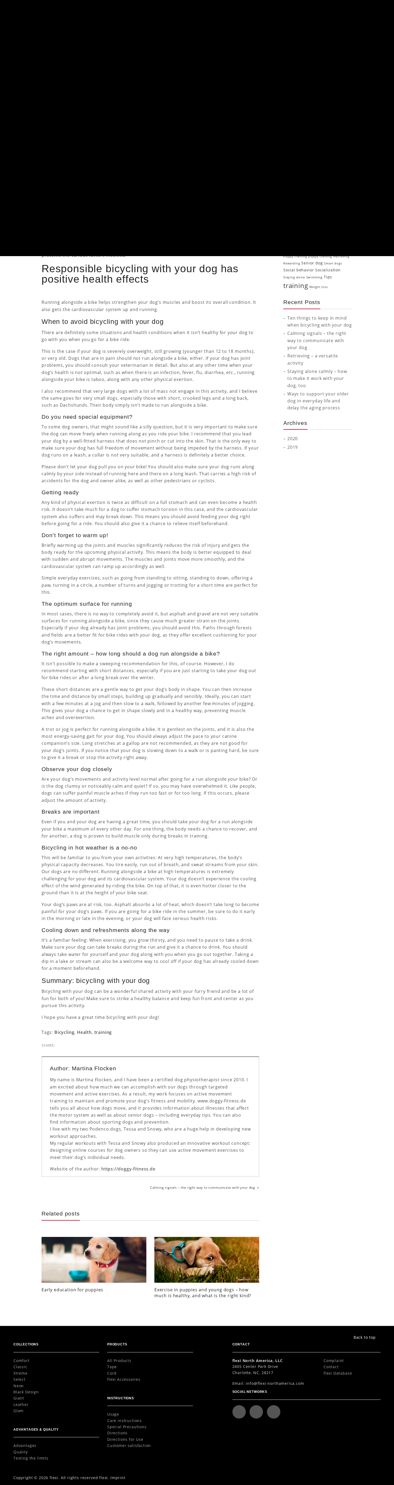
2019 (292, 447)
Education (298, 81)
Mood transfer (294, 234)
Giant (18, 1398)
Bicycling (64, 1032)
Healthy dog (340, 210)
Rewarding (291, 263)
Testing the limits (31, 1458)
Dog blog (58, 39)
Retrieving (341, 256)
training (103, 1032)
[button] (369, 9)
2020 (292, 438)
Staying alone (294, 277)
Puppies (312, 249)
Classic (20, 1366)
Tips (328, 276)
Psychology (299, 123)
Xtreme (20, 1373)
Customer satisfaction (129, 1445)
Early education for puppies (72, 1289)
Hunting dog (295, 218)
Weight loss (318, 287)
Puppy (294, 132)
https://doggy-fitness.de (128, 1169)
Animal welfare (308, 180)
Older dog (293, 241)
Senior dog (312, 262)
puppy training (320, 256)
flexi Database (338, 1373)
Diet (291, 73)
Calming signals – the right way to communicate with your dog (202, 1187)
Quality (20, 1451)
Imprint (117, 1477)
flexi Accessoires (123, 1379)
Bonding (305, 187)
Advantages (24, 1445)
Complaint (334, 1360)
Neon (18, 1385)
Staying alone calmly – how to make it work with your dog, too (317, 378)
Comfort (21, 1360)
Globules (300, 211)
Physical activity (140, 220)
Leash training (330, 226)
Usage (113, 1414)
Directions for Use (125, 1439)
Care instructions (124, 1420)
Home (45, 39)
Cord (112, 1373)
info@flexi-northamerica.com (275, 1383)
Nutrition (297, 106)
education (297, 201)
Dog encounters (311, 193)
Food (287, 211)
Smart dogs (333, 263)
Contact (331, 1366)
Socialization (301, 140)
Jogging (315, 218)
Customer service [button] (318, 9)
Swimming (314, 277)
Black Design (26, 1391)
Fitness (343, 202)
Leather (21, 1404)
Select (19, 1379)
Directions (117, 1432)
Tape (112, 1366)
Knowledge (299, 98)
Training (296, 148)
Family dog (325, 202)
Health (121, 220)
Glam (18, 1410)
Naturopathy (317, 234)
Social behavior (298, 269)
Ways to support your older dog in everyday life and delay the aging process (318, 401)
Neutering (336, 234)
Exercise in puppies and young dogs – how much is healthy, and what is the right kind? (202, 1292)
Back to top (365, 1337)
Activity (289, 180)
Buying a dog (324, 187)
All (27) (295, 64)
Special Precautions (127, 1426)
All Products (119, 1360)
